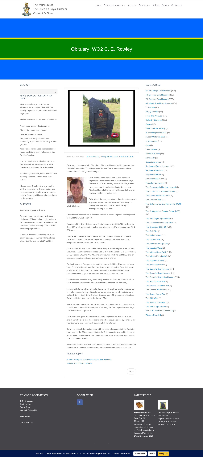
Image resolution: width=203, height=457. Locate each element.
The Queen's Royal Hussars (158, 273)
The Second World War (156, 290)
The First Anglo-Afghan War (158, 218)
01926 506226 (26, 423)
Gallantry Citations (154, 120)
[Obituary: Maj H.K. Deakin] (163, 405)
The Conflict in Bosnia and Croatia (160, 191)
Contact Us (176, 5)
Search (165, 5)
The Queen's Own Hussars (157, 269)
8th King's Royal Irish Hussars (159, 103)
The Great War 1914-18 (156, 227)
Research (143, 5)
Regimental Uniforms (155, 179)
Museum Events (153, 154)
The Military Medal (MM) (156, 256)
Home (98, 5)
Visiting (131, 5)
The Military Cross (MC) (156, 252)
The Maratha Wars (154, 248)
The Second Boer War (155, 281)
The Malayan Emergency (157, 244)
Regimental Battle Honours (157, 166)
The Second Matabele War (157, 285)
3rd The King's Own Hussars (158, 91)
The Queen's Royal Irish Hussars (116, 157)
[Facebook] (80, 402)
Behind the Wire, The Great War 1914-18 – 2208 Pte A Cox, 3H (144, 415)
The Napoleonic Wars (155, 260)
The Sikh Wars (152, 298)
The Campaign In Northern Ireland (161, 187)
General (149, 124)
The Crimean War (153, 200)
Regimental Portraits (154, 170)
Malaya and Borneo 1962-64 (79, 363)
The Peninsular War (154, 264)
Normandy (150, 158)
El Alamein (150, 107)
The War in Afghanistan (156, 306)
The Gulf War (151, 231)
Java (148, 145)
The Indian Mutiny (153, 235)
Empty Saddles (152, 112)
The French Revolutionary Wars (159, 223)
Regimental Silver (153, 174)
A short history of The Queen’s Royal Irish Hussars (89, 359)
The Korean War (153, 239)
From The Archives (154, 116)
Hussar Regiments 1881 (156, 133)
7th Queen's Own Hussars (157, 99)
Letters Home (151, 149)
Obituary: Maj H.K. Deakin (168, 413)
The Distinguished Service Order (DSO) (163, 211)
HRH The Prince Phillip (155, 128)
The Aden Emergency (155, 183)
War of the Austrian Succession (159, 311)
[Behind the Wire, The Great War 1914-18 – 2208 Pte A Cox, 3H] (139, 405)
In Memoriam (93, 157)
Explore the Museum (113, 5)
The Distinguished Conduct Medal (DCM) (163, 204)
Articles (156, 5)
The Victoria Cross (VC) (156, 302)
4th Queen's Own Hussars (157, 95)
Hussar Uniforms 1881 (155, 137)
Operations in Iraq (153, 162)
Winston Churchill (153, 315)
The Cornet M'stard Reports (158, 195)
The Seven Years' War (155, 294)
